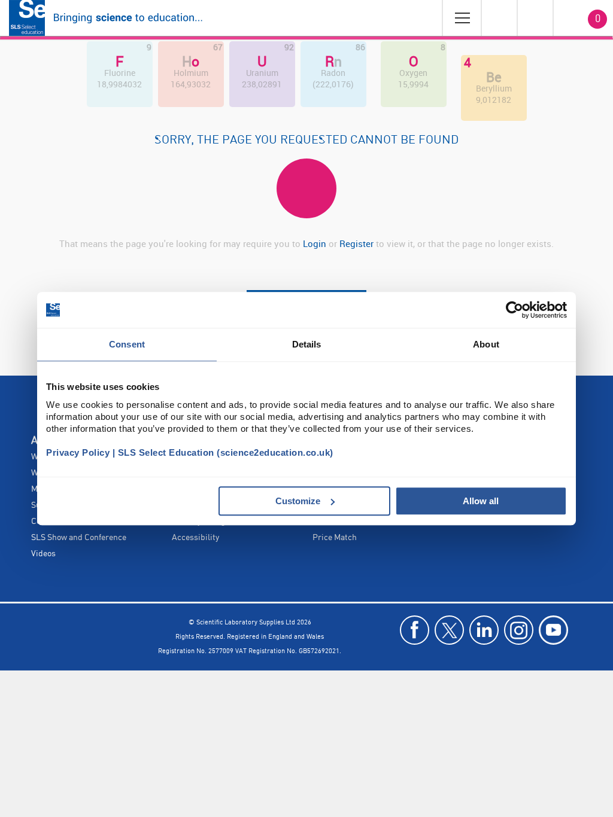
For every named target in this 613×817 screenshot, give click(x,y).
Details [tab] (306, 344)
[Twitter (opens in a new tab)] (449, 630)
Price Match (334, 538)
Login (314, 243)
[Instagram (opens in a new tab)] (518, 630)
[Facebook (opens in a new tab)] (414, 630)
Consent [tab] (127, 344)
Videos (43, 554)
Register (357, 243)
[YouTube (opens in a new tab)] (553, 630)
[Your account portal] (499, 18)
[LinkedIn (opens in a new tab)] (484, 630)
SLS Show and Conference (78, 538)
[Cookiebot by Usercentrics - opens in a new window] (514, 310)
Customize (297, 501)
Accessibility (195, 538)
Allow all (481, 501)
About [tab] (486, 344)
